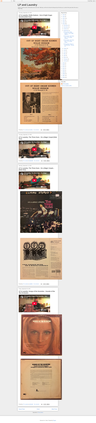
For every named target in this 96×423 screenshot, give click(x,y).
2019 (64, 23)
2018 (64, 63)
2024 (64, 14)
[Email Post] (41, 129)
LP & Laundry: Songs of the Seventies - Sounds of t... (68, 45)
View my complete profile (66, 85)
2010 (64, 70)
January (65, 60)
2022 (64, 18)
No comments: (36, 129)
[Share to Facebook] (47, 130)
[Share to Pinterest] (48, 130)
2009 (64, 71)
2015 (64, 64)
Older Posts (54, 409)
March (65, 57)
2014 (64, 66)
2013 (64, 68)
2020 (64, 21)
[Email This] (43, 130)
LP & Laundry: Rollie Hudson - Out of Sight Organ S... (68, 33)
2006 (64, 77)
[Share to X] (46, 130)
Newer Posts (22, 409)
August (65, 48)
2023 (64, 16)
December (66, 25)
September (66, 30)
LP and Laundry (27, 4)
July (65, 50)
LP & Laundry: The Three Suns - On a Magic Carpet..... (68, 41)
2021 (64, 20)
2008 (64, 73)
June (65, 52)
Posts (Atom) (40, 412)
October (65, 28)
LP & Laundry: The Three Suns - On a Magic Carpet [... (68, 37)
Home (38, 409)
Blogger (54, 420)
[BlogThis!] (44, 130)
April (65, 55)
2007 (64, 75)
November (66, 27)
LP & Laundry (65, 83)
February (66, 59)
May (65, 53)
